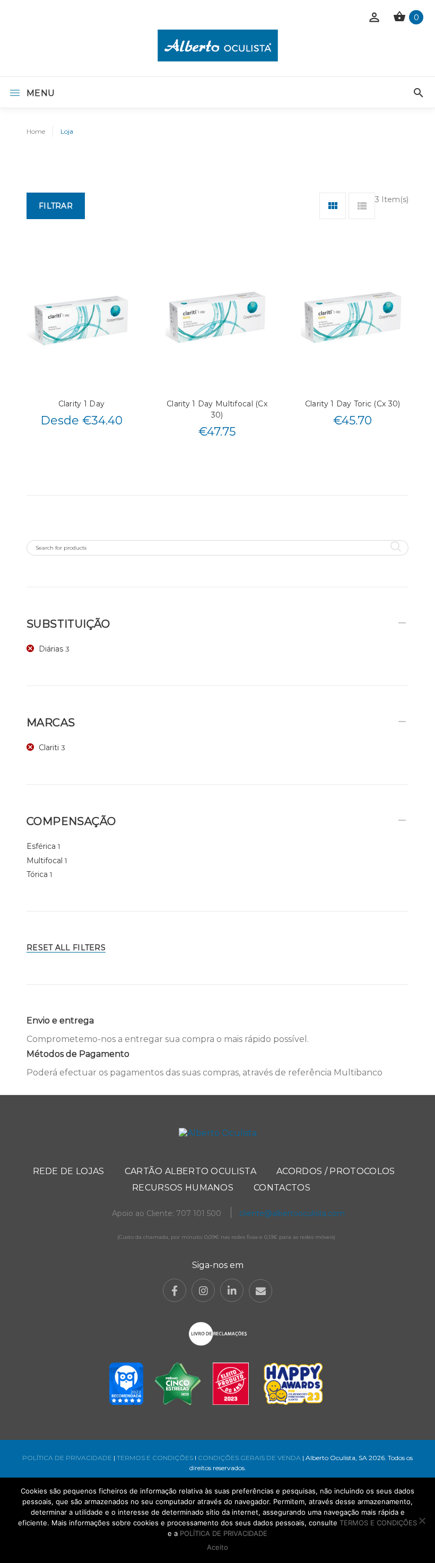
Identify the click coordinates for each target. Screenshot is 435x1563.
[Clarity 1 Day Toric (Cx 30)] (352, 319)
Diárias (51, 649)
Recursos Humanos (182, 1188)
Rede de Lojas (69, 1171)
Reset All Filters (66, 947)
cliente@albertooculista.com (292, 1213)
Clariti (49, 747)
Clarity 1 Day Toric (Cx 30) (353, 404)
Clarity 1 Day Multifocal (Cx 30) (217, 409)
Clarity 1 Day (81, 404)
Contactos (282, 1188)
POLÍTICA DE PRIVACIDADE (67, 1458)
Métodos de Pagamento (78, 1054)
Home (36, 131)
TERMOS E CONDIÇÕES (155, 1458)
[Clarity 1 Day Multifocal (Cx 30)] (217, 319)
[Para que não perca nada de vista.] (218, 45)
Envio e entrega (60, 1020)
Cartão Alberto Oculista (190, 1171)
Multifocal (45, 860)
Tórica (37, 874)
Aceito (217, 1547)
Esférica (41, 846)
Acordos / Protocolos (335, 1171)
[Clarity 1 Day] (81, 319)
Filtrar (56, 206)
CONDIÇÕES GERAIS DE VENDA (250, 1458)
